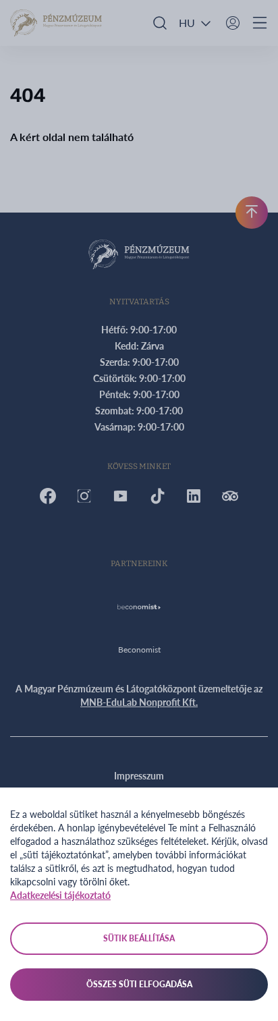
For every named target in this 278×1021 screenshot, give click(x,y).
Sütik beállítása (139, 938)
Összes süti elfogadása (139, 984)
